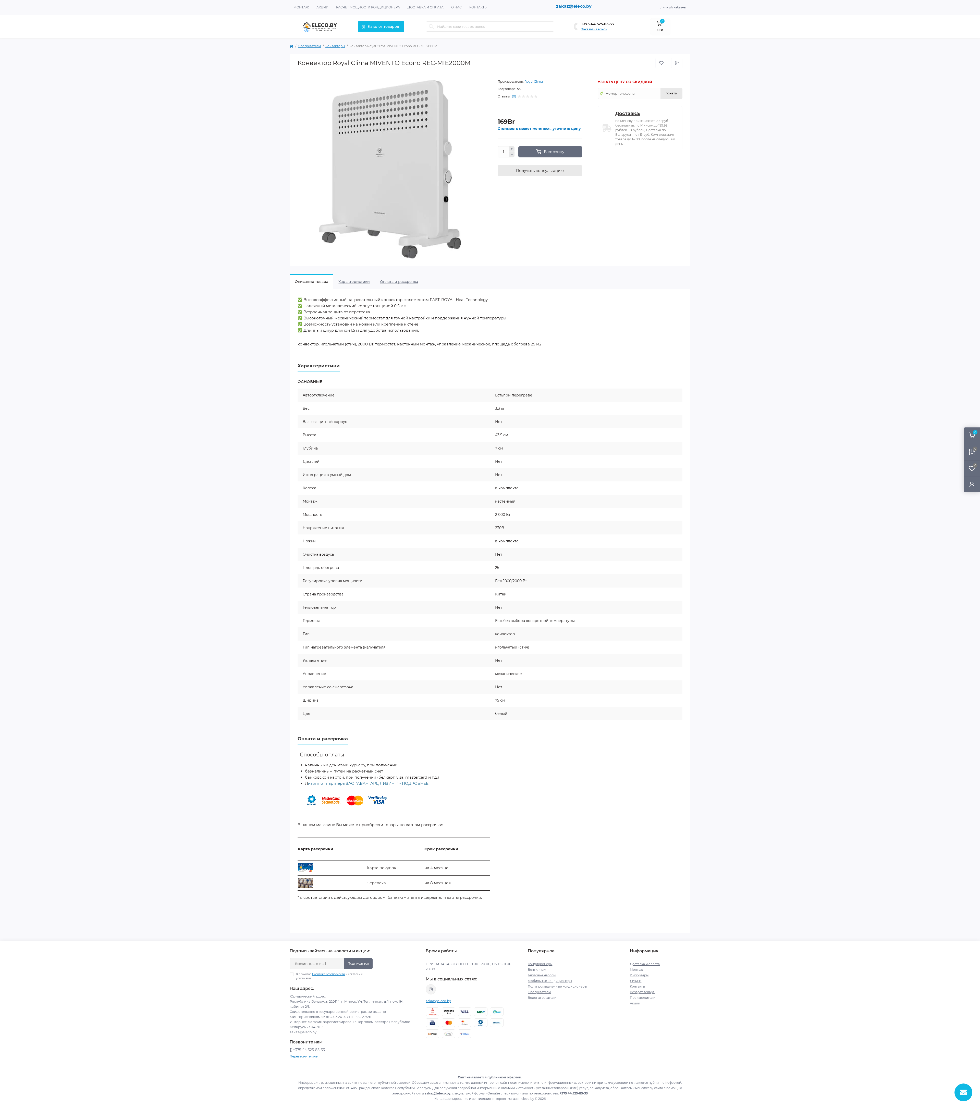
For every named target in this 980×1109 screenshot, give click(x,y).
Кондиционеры (540, 964)
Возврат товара (642, 992)
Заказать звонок (594, 29)
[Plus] (511, 149)
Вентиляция (537, 969)
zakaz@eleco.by (574, 6)
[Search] (431, 26)
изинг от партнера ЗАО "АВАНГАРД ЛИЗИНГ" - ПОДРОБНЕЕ (368, 783)
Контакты (478, 7)
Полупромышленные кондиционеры (557, 986)
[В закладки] (661, 63)
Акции (322, 7)
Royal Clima (533, 81)
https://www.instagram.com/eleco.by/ (431, 989)
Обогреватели (309, 46)
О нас (456, 7)
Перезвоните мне (303, 1056)
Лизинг (635, 981)
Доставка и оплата (426, 7)
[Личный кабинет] (972, 484)
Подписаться (358, 963)
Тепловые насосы (542, 975)
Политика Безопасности (328, 974)
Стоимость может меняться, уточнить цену (539, 129)
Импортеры (639, 975)
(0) (514, 96)
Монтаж (301, 7)
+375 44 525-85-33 (597, 24)
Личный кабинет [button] (673, 7)
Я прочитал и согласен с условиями (329, 976)
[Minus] (511, 154)
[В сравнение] (676, 63)
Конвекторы (335, 46)
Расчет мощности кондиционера (368, 7)
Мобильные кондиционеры (550, 981)
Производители (642, 998)
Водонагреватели (542, 998)
